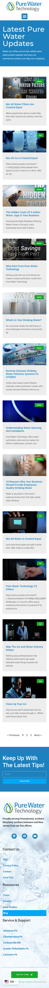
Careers (7, 901)
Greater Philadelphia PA (16, 948)
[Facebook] (24, 836)
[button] (24, 16)
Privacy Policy (10, 865)
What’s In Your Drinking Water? (24, 320)
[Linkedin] (14, 836)
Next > (38, 735)
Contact (7, 871)
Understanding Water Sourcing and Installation (23, 429)
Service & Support (16, 920)
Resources (11, 885)
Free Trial (8, 877)
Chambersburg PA (12, 936)
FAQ (5, 859)
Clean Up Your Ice (16, 704)
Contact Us (11, 849)
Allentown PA (10, 930)
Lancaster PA (10, 954)
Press (6, 895)
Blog (5, 913)
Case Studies (10, 907)
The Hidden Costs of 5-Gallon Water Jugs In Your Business (23, 214)
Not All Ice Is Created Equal (22, 158)
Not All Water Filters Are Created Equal (20, 106)
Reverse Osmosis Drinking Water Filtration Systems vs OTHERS (22, 374)
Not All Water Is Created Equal (23, 538)
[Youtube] (35, 836)
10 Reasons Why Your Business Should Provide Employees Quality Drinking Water (24, 484)
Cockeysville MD (12, 942)
